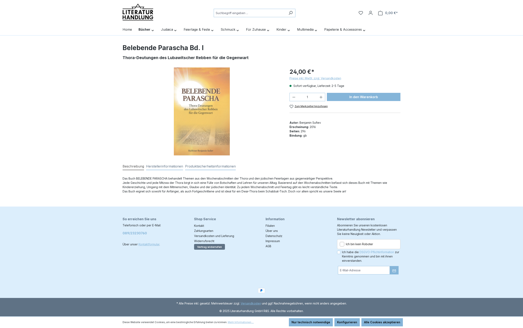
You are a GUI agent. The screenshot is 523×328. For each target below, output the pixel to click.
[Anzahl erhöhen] (321, 97)
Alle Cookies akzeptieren (382, 322)
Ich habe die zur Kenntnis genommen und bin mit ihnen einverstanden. (370, 256)
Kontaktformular (149, 244)
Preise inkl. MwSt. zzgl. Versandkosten (315, 78)
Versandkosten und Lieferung (214, 236)
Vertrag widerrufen (209, 246)
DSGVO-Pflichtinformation (377, 252)
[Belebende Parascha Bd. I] (202, 111)
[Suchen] (290, 13)
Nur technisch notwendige (311, 322)
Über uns (272, 231)
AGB (268, 246)
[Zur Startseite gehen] (138, 12)
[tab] (133, 166)
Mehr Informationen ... (241, 322)
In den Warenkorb (363, 97)
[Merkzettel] (361, 13)
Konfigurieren (347, 322)
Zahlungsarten (203, 231)
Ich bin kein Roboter (359, 244)
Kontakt (199, 225)
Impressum (273, 241)
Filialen (270, 225)
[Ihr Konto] (370, 13)
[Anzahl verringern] (293, 97)
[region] (201, 111)
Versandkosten (251, 303)
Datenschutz (274, 236)
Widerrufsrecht (204, 241)
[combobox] (250, 13)
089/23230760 (135, 233)
